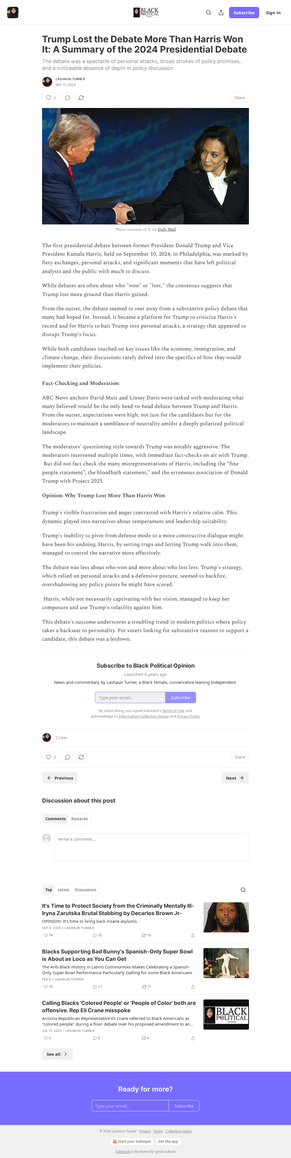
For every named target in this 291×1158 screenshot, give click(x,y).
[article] (145, 920)
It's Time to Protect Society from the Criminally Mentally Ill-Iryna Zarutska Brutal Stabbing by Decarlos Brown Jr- (118, 910)
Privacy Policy (188, 716)
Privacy (145, 1131)
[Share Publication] (221, 12)
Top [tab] (48, 889)
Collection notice (179, 1131)
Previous (64, 778)
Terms (158, 1131)
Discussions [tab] (85, 889)
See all (54, 1054)
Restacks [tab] (79, 818)
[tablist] (66, 818)
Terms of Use (173, 710)
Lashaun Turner (70, 79)
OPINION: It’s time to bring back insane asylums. (90, 921)
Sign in (273, 12)
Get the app (168, 1141)
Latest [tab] (63, 889)
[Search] (208, 12)
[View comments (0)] (67, 97)
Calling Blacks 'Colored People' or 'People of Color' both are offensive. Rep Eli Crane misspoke (119, 1007)
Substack (122, 1151)
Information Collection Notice (144, 716)
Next (231, 778)
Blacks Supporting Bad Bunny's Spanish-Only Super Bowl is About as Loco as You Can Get (117, 955)
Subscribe (244, 12)
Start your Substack (134, 1141)
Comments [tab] (55, 818)
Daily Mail (167, 229)
